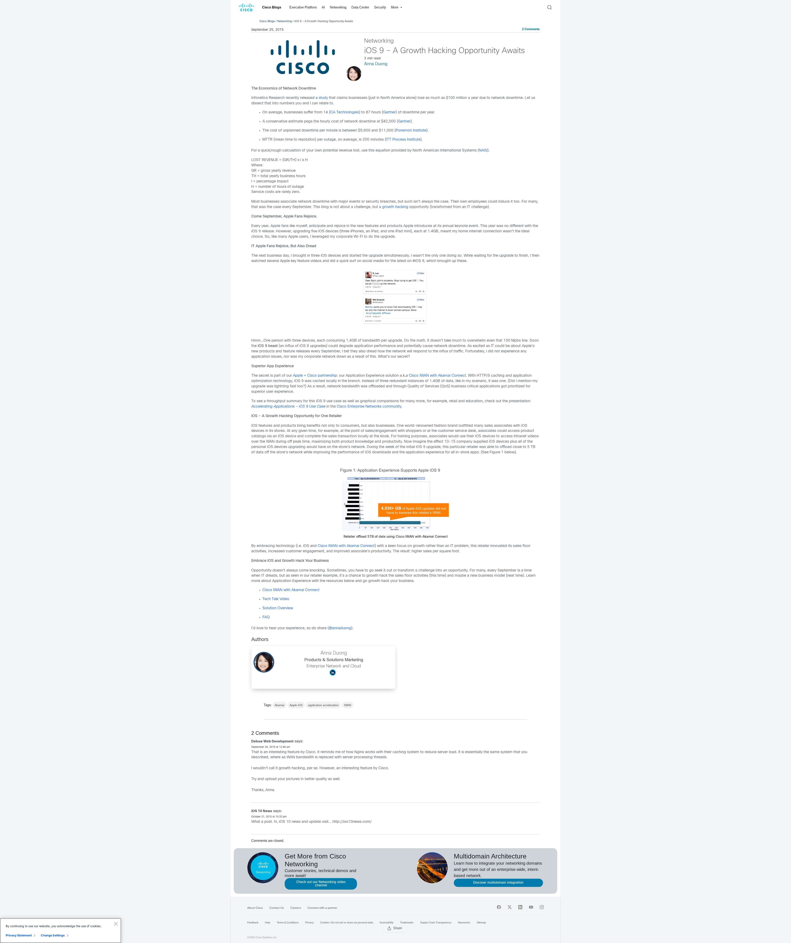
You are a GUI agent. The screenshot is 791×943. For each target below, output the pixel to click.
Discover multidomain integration (498, 882)
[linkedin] (520, 907)
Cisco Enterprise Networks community (369, 406)
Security (380, 7)
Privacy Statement (19, 935)
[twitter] (510, 907)
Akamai (279, 705)
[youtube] (531, 907)
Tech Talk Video (275, 599)
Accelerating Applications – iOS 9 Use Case (288, 406)
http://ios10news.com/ (352, 822)
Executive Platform (303, 7)
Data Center (360, 7)
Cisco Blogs (271, 7)
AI (323, 7)
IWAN (347, 705)
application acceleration (323, 705)
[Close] (116, 924)
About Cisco (255, 907)
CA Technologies (344, 112)
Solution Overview (277, 608)
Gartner (389, 112)
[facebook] (499, 907)
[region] (60, 930)
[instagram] (542, 907)
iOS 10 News (261, 811)
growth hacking (395, 207)
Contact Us (276, 907)
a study (322, 98)
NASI (483, 150)
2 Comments (531, 29)
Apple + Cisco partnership (315, 375)
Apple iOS (296, 705)
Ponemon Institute (411, 130)
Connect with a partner (322, 907)
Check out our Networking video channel (320, 884)
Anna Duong (375, 64)
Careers (295, 907)
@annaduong (340, 628)
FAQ (266, 617)
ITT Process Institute (403, 139)
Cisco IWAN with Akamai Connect (437, 375)
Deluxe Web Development (272, 741)
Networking (338, 7)
